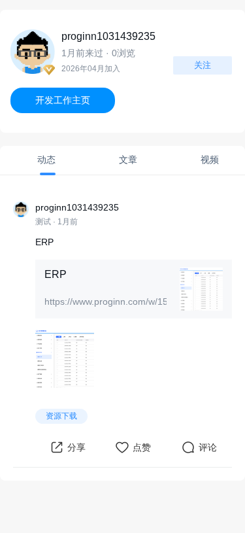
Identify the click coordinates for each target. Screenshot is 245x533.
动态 (47, 159)
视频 (211, 159)
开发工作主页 (62, 100)
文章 (129, 159)
